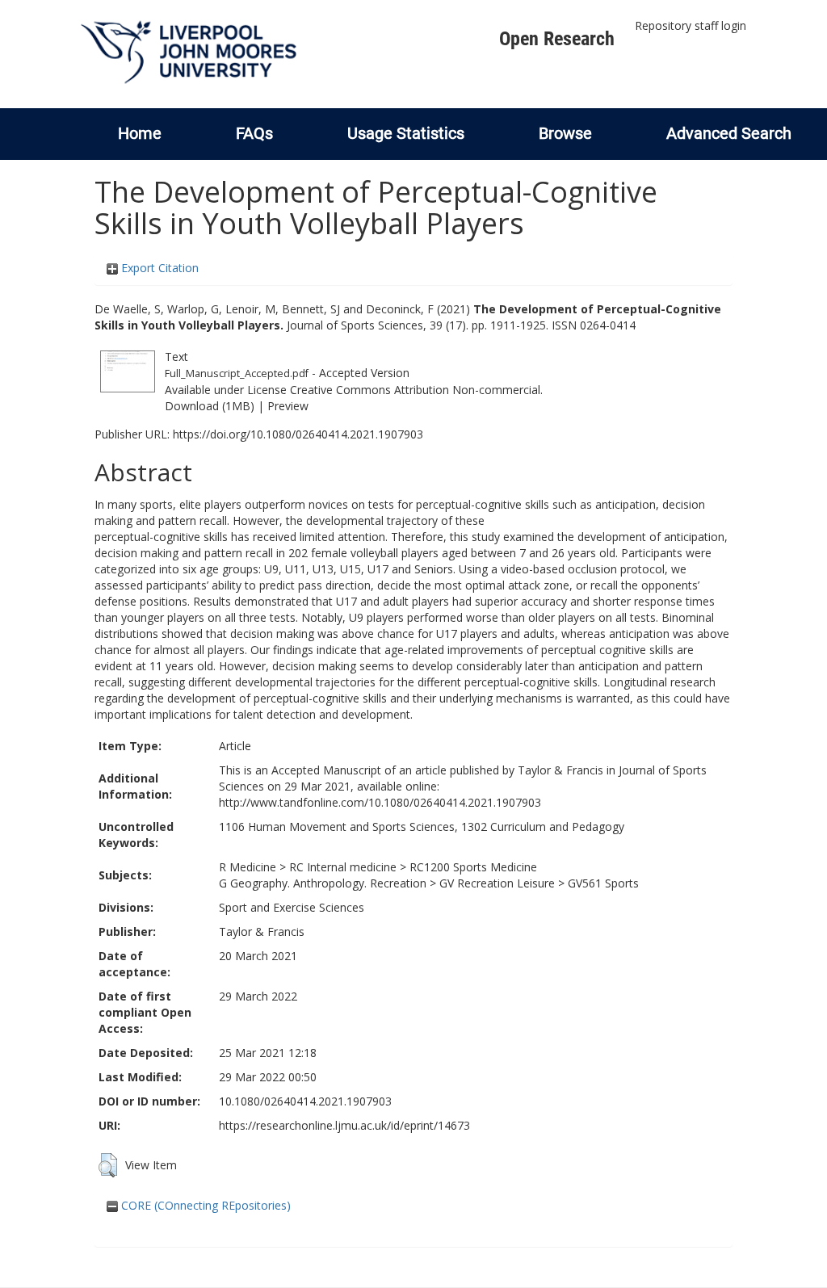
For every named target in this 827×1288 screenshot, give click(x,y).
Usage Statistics (405, 133)
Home (140, 133)
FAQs (254, 133)
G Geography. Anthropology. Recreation (322, 883)
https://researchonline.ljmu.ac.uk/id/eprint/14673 (344, 1125)
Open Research (557, 38)
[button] (108, 1165)
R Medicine (247, 867)
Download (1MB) (209, 405)
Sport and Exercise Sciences (291, 907)
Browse (565, 133)
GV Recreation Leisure (497, 883)
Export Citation (158, 267)
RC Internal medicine (343, 867)
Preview (288, 405)
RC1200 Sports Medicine (473, 867)
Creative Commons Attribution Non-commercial (415, 389)
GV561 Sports (603, 883)
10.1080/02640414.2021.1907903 (305, 1101)
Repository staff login (690, 25)
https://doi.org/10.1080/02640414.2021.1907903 (298, 434)
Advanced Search (728, 133)
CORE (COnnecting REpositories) (204, 1205)
